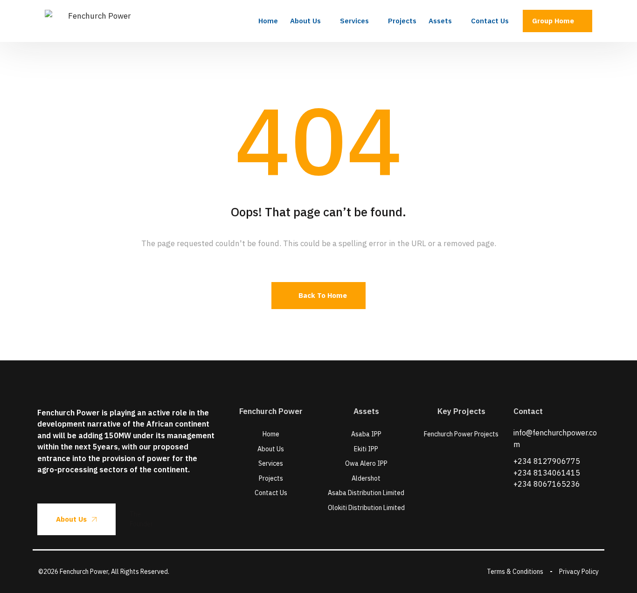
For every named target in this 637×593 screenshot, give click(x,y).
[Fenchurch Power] (96, 21)
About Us (71, 519)
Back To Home (322, 295)
